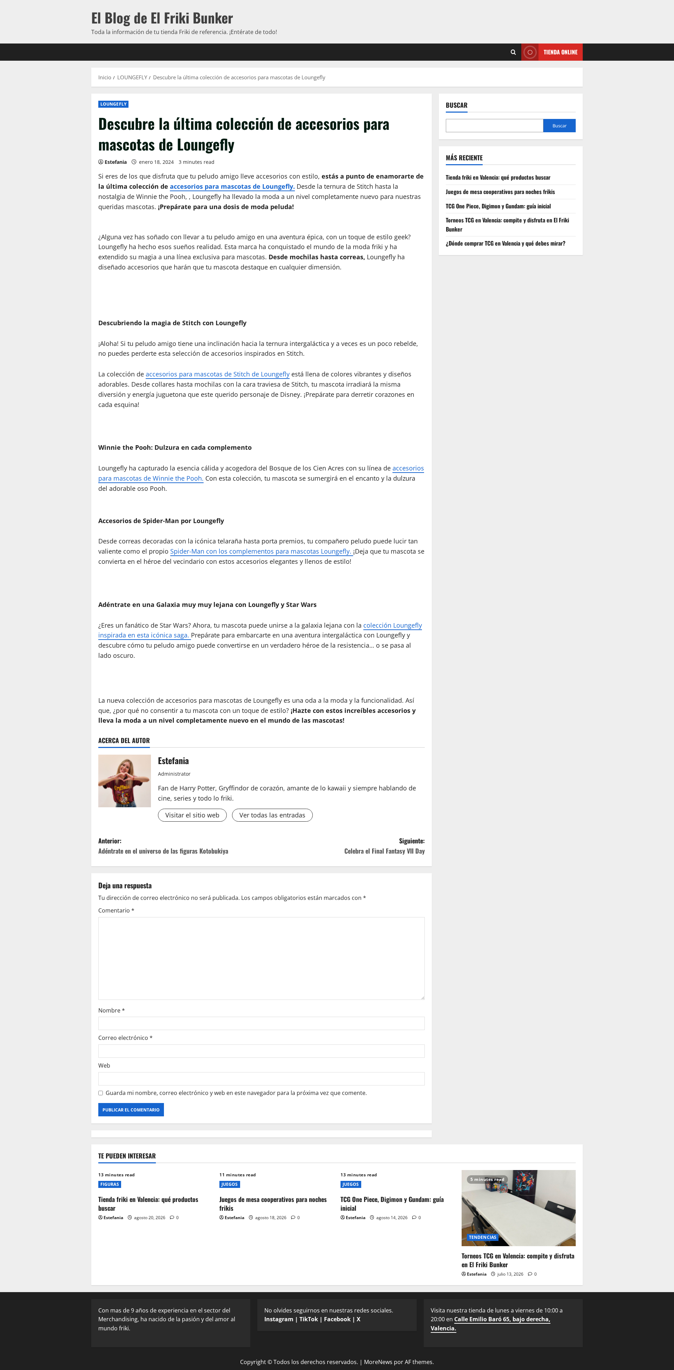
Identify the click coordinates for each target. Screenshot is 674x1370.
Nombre (111, 1010)
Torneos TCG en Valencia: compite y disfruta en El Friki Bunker (518, 1260)
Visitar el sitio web (192, 815)
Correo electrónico (125, 1038)
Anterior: (163, 845)
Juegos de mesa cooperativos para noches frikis (500, 191)
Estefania (116, 162)
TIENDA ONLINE (560, 52)
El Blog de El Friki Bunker (162, 17)
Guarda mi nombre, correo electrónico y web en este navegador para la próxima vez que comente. (236, 1093)
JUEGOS (230, 1184)
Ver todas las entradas (272, 815)
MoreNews (378, 1362)
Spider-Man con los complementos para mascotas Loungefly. (261, 551)
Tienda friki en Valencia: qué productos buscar (498, 177)
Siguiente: (384, 845)
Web (104, 1065)
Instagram (278, 1319)
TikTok (308, 1319)
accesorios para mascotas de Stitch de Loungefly (218, 374)
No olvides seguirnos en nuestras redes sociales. (328, 1314)
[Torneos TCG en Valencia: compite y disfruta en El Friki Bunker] (519, 1208)
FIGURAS (109, 1184)
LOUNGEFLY (113, 104)
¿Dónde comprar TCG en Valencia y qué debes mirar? (506, 243)
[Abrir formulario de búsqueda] (513, 52)
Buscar (457, 105)
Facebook (337, 1319)
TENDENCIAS (482, 1237)
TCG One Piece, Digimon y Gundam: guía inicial (498, 206)
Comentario (116, 910)
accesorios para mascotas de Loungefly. (232, 186)
